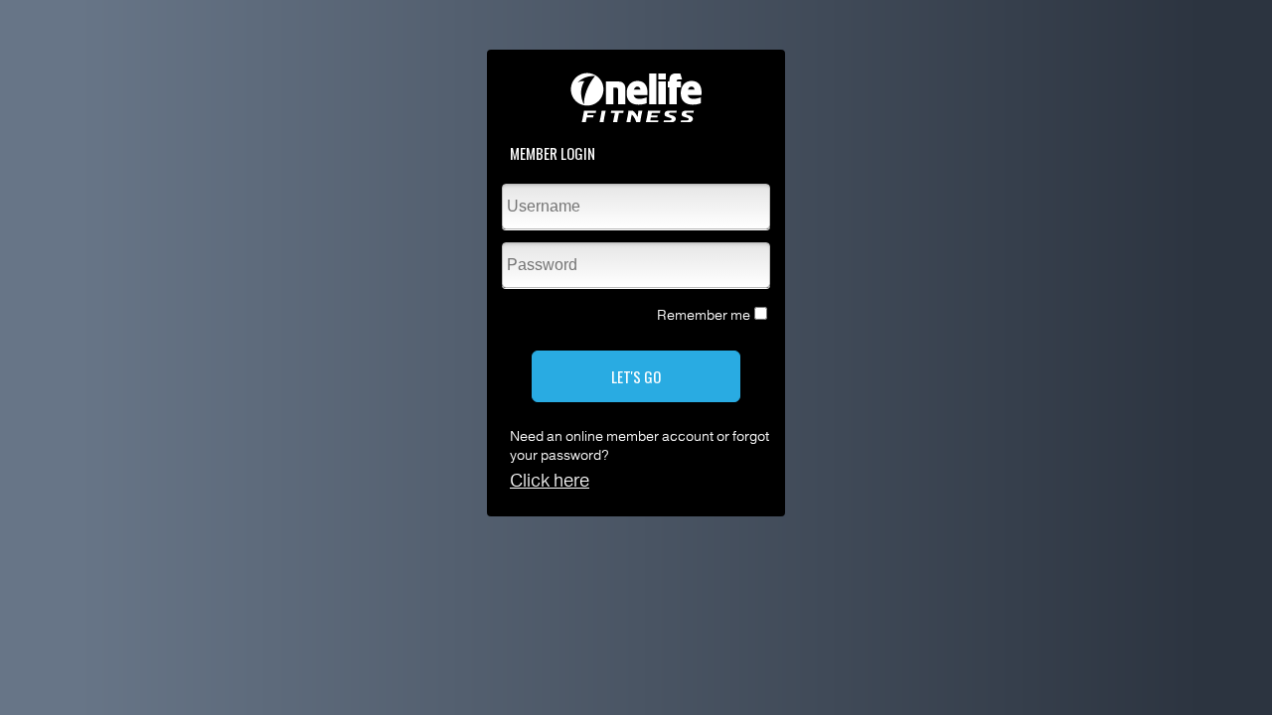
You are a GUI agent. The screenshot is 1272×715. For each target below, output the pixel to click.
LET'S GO (636, 376)
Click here (549, 481)
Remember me (703, 315)
